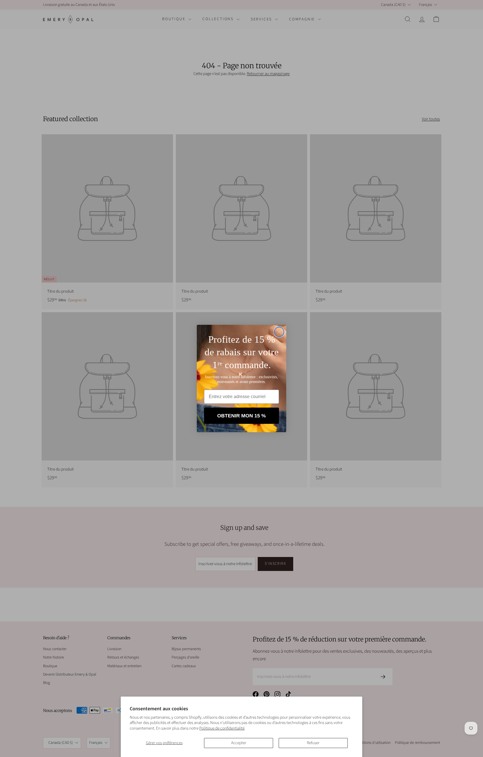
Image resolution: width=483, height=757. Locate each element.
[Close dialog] (279, 332)
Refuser (313, 743)
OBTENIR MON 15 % (241, 416)
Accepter (238, 743)
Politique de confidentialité (222, 728)
